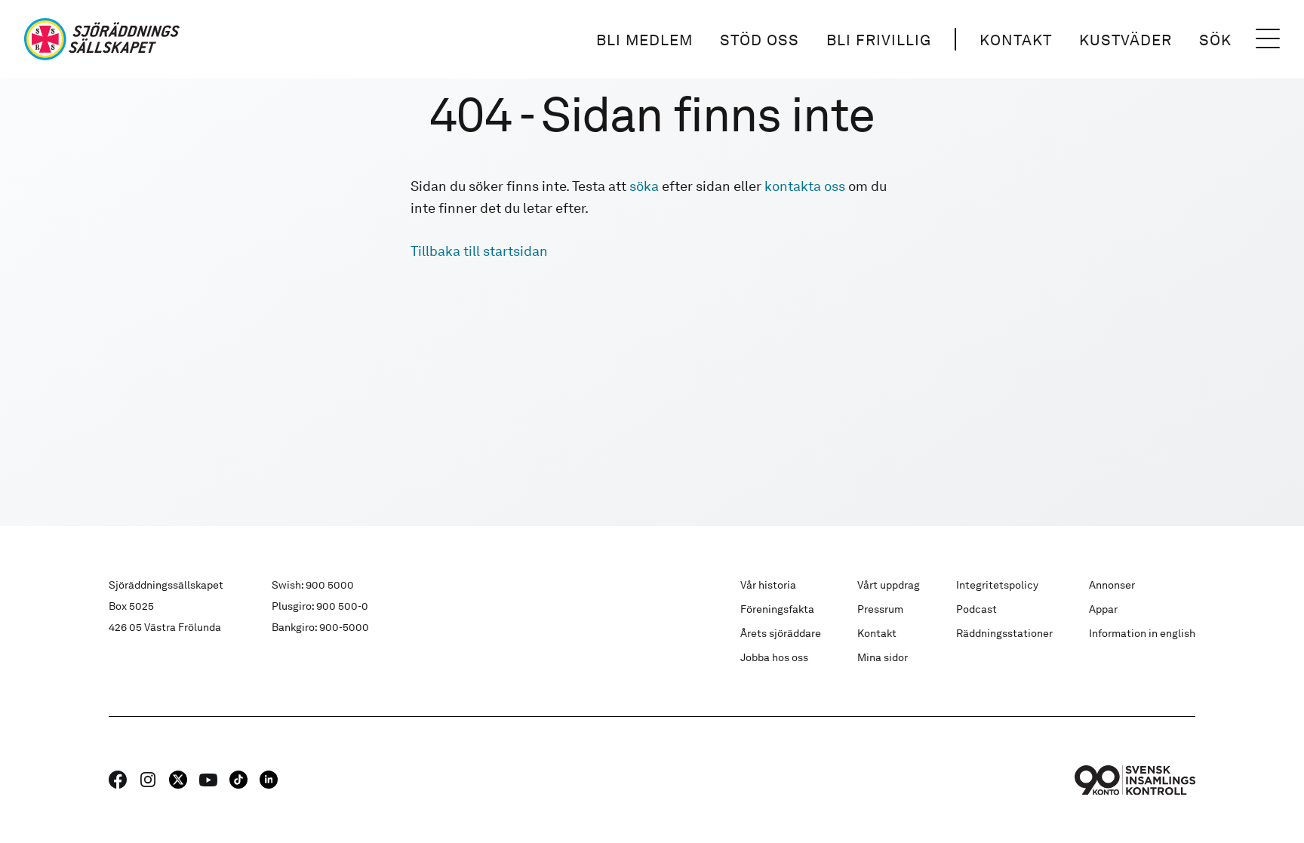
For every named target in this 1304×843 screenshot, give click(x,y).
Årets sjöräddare (780, 633)
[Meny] (1268, 39)
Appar (1103, 609)
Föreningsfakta (777, 609)
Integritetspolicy (997, 585)
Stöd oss (759, 40)
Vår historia (768, 585)
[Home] (102, 39)
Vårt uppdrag (888, 585)
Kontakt (1016, 40)
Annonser (1112, 585)
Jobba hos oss (774, 657)
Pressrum (880, 609)
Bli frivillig (878, 40)
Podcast (976, 609)
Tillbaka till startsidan (479, 251)
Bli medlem (644, 40)
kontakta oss (804, 186)
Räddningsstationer (1004, 633)
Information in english (1142, 633)
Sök (1215, 40)
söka (644, 186)
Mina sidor (882, 657)
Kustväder (1125, 40)
